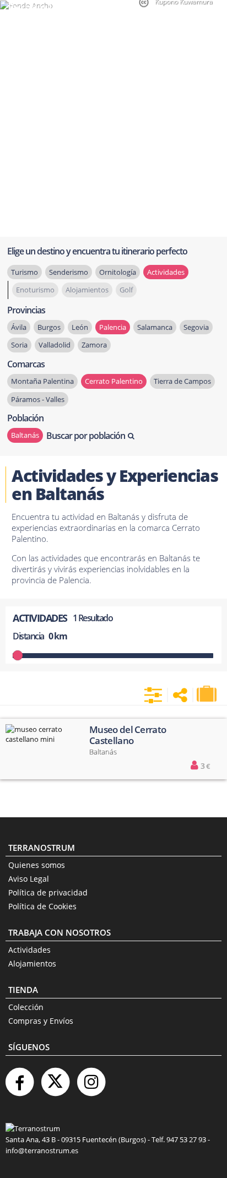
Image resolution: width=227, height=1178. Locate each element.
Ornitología (117, 272)
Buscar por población (85, 436)
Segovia (196, 327)
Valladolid (55, 345)
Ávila (18, 327)
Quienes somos (36, 865)
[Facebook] (19, 1077)
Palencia (112, 327)
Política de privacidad (48, 892)
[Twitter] (55, 1077)
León (80, 327)
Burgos (49, 327)
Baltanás (25, 435)
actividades (166, 272)
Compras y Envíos (40, 1021)
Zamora (94, 345)
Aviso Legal (28, 878)
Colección (26, 1007)
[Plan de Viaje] (208, 694)
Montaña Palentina (42, 381)
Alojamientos (32, 963)
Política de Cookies (42, 906)
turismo (24, 272)
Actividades (29, 949)
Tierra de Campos (182, 381)
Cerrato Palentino (114, 381)
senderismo (68, 272)
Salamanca (154, 327)
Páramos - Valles (37, 399)
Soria (19, 345)
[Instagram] (91, 1077)
